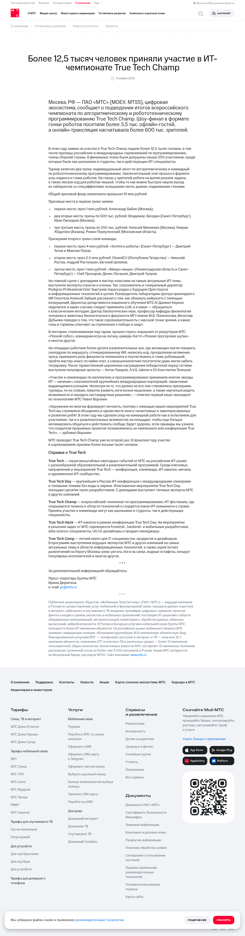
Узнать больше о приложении (204, 739)
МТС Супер (19, 766)
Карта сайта (134, 897)
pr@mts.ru (68, 587)
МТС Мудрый (20, 789)
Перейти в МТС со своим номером (86, 736)
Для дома (75, 811)
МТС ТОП (17, 774)
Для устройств (21, 846)
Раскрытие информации (143, 840)
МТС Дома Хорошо (24, 734)
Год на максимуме (24, 829)
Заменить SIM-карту (83, 794)
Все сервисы (135, 777)
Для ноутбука (20, 861)
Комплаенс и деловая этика (146, 832)
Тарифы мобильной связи (29, 751)
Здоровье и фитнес (140, 746)
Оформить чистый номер (86, 766)
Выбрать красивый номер (87, 774)
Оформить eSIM (79, 746)
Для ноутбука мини (24, 854)
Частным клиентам (23, 3)
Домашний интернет (83, 818)
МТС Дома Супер (23, 742)
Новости (86, 682)
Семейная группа (138, 754)
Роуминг (74, 727)
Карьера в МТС (183, 682)
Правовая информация (142, 825)
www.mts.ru (138, 655)
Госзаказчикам (62, 3)
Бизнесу (44, 3)
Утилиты (132, 762)
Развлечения (135, 723)
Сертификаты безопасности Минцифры (146, 815)
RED (13, 759)
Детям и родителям (140, 739)
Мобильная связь (80, 719)
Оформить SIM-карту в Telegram (83, 756)
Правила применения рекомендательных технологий (141, 872)
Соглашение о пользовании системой (145, 857)
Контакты (66, 682)
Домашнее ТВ (78, 826)
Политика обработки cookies (146, 848)
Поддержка (44, 682)
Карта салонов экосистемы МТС (140, 682)
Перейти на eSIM (80, 802)
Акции (104, 682)
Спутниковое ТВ (79, 834)
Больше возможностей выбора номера (90, 784)
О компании (82, 3)
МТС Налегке (20, 812)
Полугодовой (20, 837)
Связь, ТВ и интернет (26, 719)
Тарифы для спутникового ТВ (32, 822)
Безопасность (135, 731)
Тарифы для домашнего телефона (28, 880)
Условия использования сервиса (143, 887)
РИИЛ (15, 805)
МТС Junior (18, 782)
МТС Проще (19, 797)
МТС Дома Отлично (25, 727)
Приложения (135, 769)
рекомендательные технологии (99, 920)
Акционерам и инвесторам (31, 690)
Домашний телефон (82, 841)
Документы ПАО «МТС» (143, 805)
